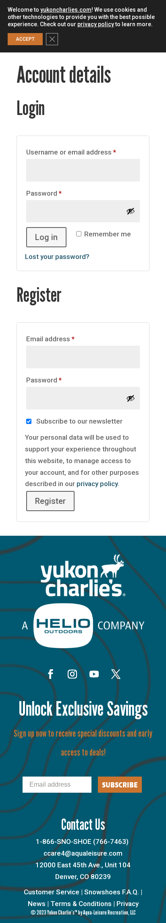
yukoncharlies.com (65, 9)
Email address (64, 338)
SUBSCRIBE (120, 785)
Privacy (127, 904)
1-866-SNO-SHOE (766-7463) (82, 841)
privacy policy (97, 484)
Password (57, 193)
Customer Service (51, 892)
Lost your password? (57, 257)
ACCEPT (25, 39)
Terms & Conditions (81, 904)
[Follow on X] (115, 674)
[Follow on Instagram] (72, 674)
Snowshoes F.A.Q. (111, 892)
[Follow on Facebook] (50, 674)
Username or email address (83, 152)
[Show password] (130, 211)
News (37, 904)
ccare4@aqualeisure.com (83, 853)
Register (50, 501)
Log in (46, 237)
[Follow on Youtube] (94, 674)
